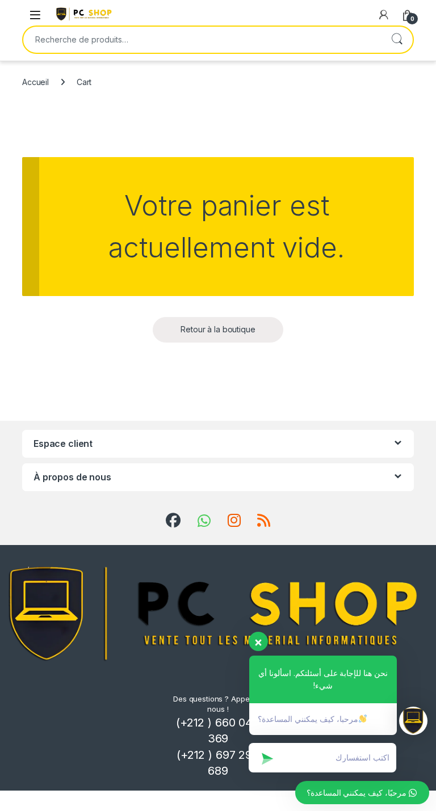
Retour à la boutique (218, 329)
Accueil (35, 82)
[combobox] (202, 40)
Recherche (397, 40)
